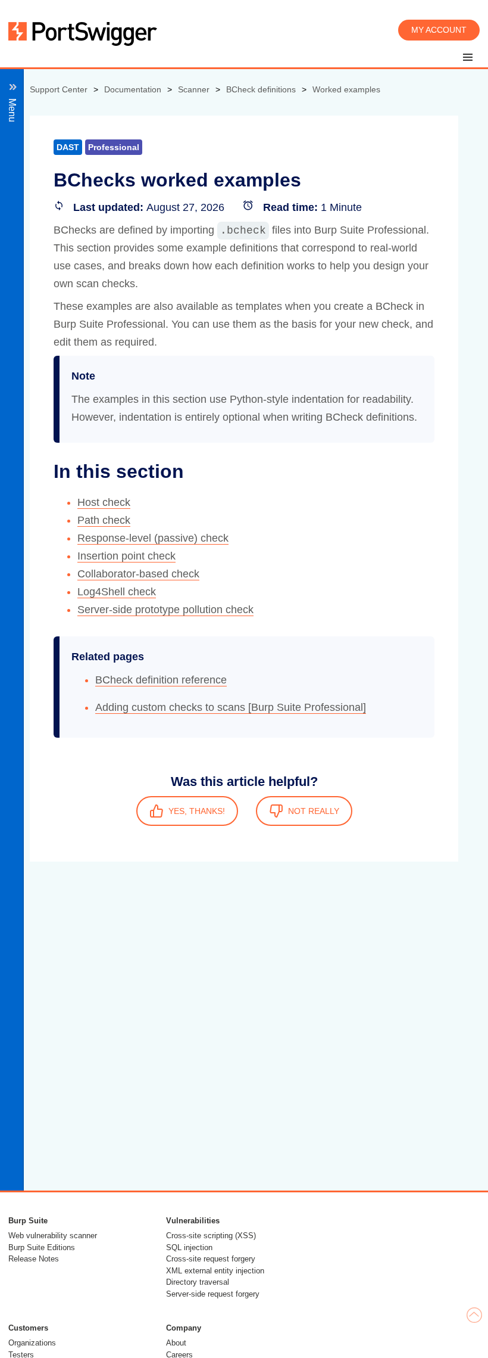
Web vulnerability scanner (52, 1235)
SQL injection (189, 1247)
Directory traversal (197, 1282)
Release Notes (33, 1258)
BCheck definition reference (161, 680)
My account (439, 30)
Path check (103, 520)
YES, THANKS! (196, 811)
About (176, 1342)
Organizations (32, 1342)
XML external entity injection (215, 1270)
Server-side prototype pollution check (165, 610)
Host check (103, 502)
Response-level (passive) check (153, 538)
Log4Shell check (116, 592)
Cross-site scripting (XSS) (211, 1235)
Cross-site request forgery (210, 1258)
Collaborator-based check (138, 574)
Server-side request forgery (212, 1293)
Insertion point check (126, 556)
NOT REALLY (313, 811)
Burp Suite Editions (41, 1247)
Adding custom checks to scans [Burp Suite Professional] (230, 707)
